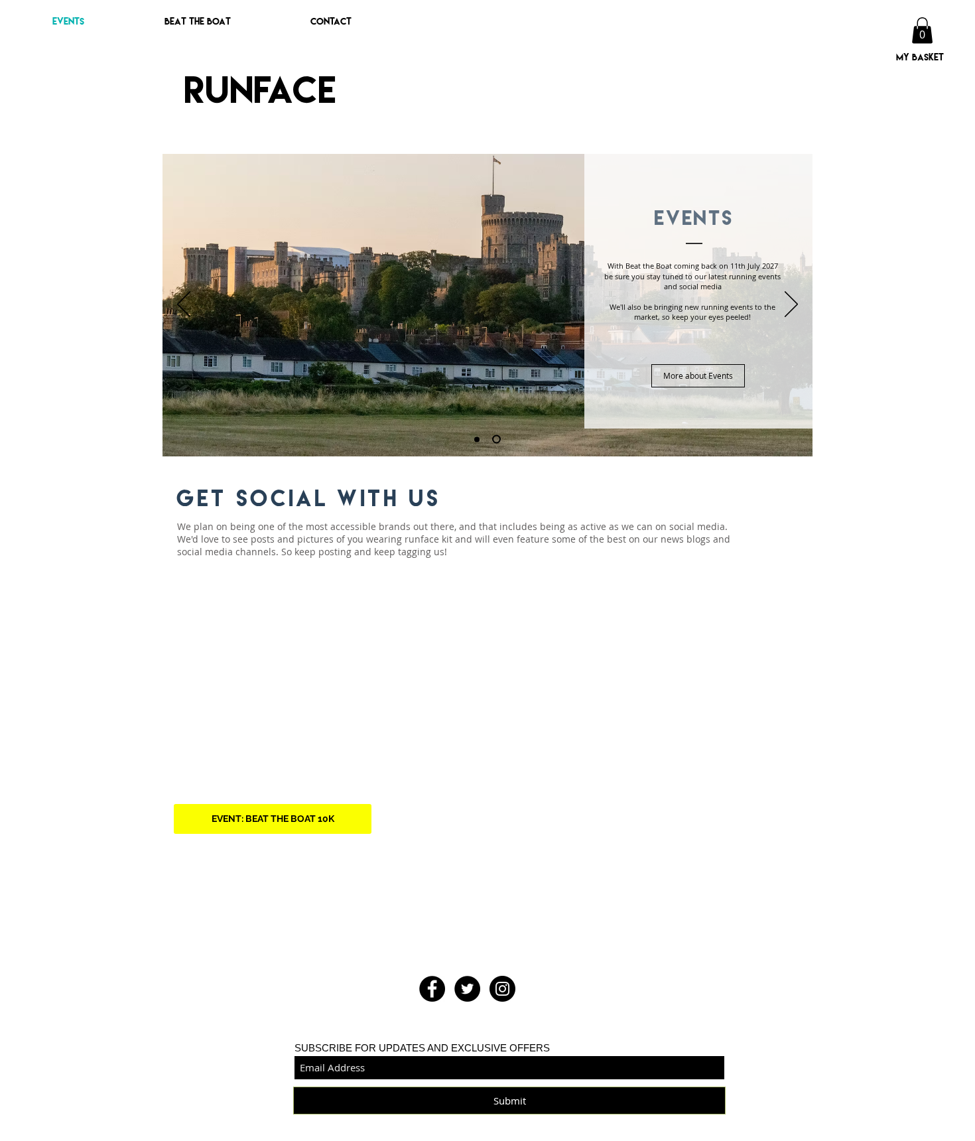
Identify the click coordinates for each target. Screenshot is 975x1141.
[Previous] (183, 305)
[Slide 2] (496, 439)
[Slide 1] (477, 439)
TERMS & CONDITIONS (548, 1134)
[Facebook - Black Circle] (432, 989)
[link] (922, 30)
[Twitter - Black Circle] (467, 989)
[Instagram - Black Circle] (502, 989)
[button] (167, 21)
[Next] (791, 305)
